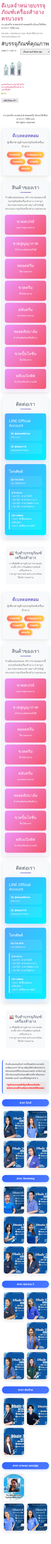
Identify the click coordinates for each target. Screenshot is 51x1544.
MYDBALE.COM (18, 33)
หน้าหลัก (5, 33)
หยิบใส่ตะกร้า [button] (10, 100)
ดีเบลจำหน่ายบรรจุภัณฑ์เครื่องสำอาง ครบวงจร (23, 12)
